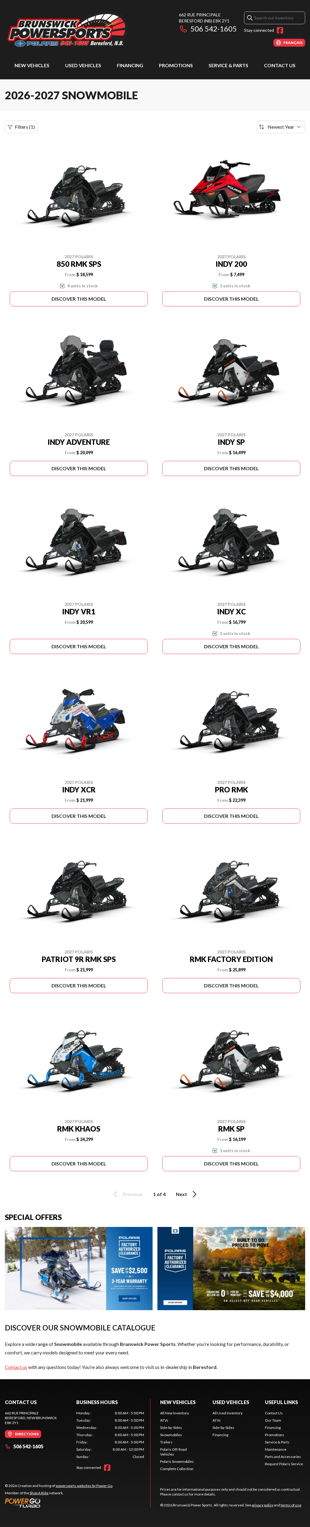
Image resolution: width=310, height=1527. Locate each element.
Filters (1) (25, 127)
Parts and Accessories (283, 1456)
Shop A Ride (39, 1493)
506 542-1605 (213, 28)
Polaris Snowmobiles (177, 1461)
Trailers (166, 1442)
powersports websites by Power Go (84, 1485)
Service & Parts (228, 65)
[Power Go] (59, 1503)
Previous (133, 1194)
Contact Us (279, 65)
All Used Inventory (227, 1413)
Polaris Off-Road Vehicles (173, 1451)
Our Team (273, 1420)
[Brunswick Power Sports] (80, 29)
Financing (130, 65)
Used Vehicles (83, 65)
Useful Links (281, 1402)
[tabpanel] (110, 1435)
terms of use (291, 1505)
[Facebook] (280, 30)
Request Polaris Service (284, 1464)
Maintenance (275, 1449)
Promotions (176, 65)
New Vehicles (32, 65)
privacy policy (262, 1505)
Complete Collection (176, 1468)
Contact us (16, 1367)
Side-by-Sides (171, 1427)
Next (181, 1194)
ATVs (164, 1420)
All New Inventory (174, 1413)
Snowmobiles (171, 1435)
